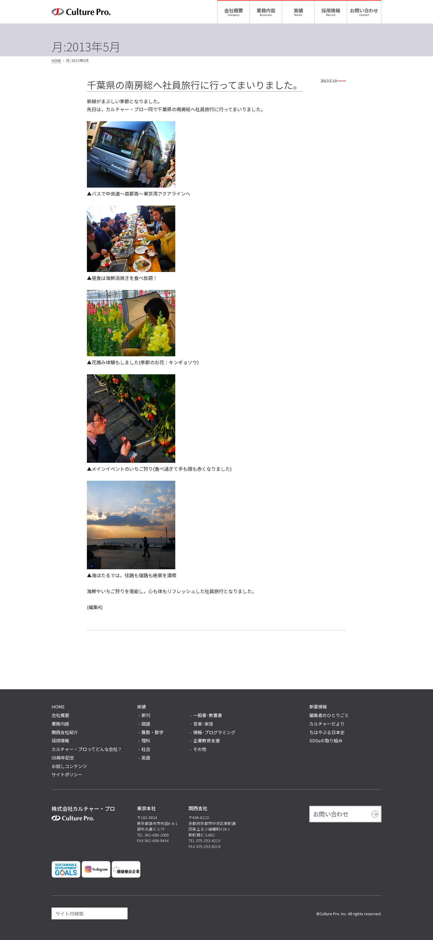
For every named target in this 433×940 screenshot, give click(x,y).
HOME (56, 60)
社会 (145, 749)
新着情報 (318, 706)
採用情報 (330, 10)
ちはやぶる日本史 (327, 732)
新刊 (145, 715)
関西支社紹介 (65, 732)
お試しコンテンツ (69, 766)
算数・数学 (152, 732)
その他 (199, 749)
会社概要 (233, 10)
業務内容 (266, 10)
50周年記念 (63, 757)
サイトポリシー (67, 774)
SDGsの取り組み (326, 740)
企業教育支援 (206, 741)
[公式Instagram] (96, 869)
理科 (145, 741)
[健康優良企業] (126, 869)
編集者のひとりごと (329, 715)
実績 (298, 10)
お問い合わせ (364, 10)
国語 (145, 724)
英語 (145, 758)
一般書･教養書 (207, 715)
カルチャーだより (327, 724)
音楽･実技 (203, 724)
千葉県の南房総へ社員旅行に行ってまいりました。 (195, 84)
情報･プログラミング (214, 732)
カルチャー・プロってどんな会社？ (87, 749)
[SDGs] (66, 869)
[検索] (120, 913)
